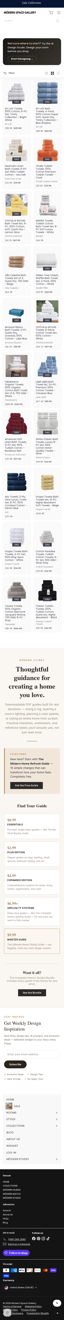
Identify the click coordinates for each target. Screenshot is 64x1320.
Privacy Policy (28, 1309)
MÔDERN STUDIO (12, 1197)
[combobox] (32, 21)
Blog (5, 1222)
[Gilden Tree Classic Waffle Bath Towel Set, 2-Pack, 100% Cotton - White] (47, 271)
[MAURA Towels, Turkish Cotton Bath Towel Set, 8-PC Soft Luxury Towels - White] (47, 217)
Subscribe (15, 1064)
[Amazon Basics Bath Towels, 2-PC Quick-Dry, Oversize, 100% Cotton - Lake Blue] (16, 324)
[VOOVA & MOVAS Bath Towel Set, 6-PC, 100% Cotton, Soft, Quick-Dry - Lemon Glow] (16, 217)
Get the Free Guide (26, 785)
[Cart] (51, 13)
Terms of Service (12, 1306)
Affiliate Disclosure (13, 1313)
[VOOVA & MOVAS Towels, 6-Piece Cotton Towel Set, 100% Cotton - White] (47, 324)
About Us (8, 1214)
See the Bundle (32, 992)
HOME (6, 1181)
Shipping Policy (33, 1306)
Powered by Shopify (38, 1313)
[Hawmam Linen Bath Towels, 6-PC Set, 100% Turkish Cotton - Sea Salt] (16, 162)
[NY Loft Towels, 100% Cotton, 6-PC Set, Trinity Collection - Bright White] (16, 105)
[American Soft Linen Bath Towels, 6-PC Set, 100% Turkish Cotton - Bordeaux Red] (16, 436)
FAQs (6, 1218)
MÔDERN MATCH (12, 1194)
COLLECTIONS (10, 1185)
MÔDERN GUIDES (12, 1189)
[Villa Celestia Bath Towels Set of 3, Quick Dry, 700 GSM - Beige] (16, 271)
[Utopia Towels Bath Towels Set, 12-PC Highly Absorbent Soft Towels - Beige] (47, 492)
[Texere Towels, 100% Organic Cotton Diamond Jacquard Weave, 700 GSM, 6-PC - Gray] (16, 604)
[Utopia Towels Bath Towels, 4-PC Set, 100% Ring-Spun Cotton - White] (16, 547)
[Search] (57, 21)
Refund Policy (10, 1309)
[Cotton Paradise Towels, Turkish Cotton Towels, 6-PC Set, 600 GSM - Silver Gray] (47, 548)
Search (7, 1210)
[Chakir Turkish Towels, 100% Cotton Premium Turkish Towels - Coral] (47, 163)
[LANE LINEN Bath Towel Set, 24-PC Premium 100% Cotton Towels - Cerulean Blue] (47, 378)
